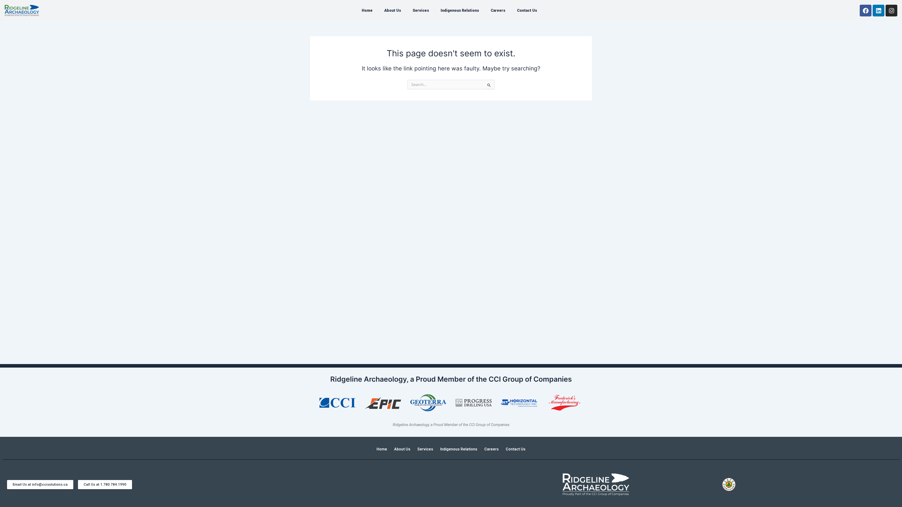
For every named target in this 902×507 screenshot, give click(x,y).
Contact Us (527, 10)
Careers (498, 10)
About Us (392, 10)
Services (421, 10)
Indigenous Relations (460, 10)
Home (367, 10)
